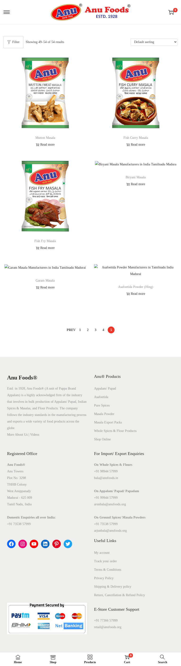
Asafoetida (101, 397)
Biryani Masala (136, 177)
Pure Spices (102, 405)
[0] (171, 12)
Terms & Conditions (107, 569)
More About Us (17, 434)
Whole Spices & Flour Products (115, 431)
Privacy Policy (104, 578)
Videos (34, 434)
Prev (71, 330)
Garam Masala (45, 280)
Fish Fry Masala (45, 241)
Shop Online (102, 439)
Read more (47, 144)
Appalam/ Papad (105, 388)
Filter (16, 42)
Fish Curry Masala (135, 138)
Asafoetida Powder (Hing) (135, 287)
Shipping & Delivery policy (112, 586)
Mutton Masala (45, 138)
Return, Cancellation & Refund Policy (119, 595)
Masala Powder (104, 414)
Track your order (105, 561)
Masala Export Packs (108, 422)
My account (102, 552)
